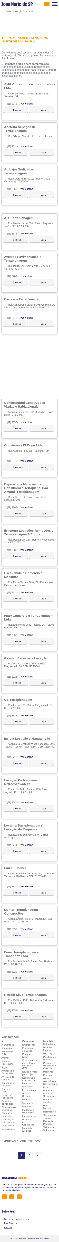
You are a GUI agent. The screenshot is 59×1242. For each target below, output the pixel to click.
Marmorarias (29, 1116)
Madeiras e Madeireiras (28, 1111)
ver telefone (26, 103)
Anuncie (8, 1227)
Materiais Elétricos (27, 1129)
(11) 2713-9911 (15, 757)
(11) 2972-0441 (15, 317)
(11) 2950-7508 (15, 929)
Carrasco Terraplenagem (23, 299)
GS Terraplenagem (18, 699)
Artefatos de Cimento (7, 1078)
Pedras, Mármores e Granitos (49, 1066)
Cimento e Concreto (6, 1114)
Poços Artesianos (48, 1088)
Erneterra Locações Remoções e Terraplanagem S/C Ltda (28, 532)
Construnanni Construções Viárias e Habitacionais (24, 404)
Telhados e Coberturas (49, 1128)
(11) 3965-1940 (15, 507)
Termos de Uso (24, 1238)
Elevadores (28, 1041)
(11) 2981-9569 (15, 886)
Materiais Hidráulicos (49, 1042)
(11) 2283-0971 (15, 276)
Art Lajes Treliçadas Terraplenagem (19, 171)
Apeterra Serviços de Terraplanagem (20, 128)
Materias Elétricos (47, 1048)
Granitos (26, 1099)
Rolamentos (49, 1111)
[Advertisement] (29, 22)
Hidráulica (27, 1106)
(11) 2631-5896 (15, 592)
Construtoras (8, 1125)
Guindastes (28, 1103)
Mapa (43, 110)
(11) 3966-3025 (15, 189)
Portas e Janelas (47, 1100)
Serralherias (49, 1115)
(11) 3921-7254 (15, 971)
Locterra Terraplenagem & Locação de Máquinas (23, 827)
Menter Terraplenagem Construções (21, 911)
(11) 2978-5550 (15, 103)
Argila (4, 1067)
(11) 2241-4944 (15, 802)
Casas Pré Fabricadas (7, 1096)
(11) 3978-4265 (15, 233)
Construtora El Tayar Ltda (23, 445)
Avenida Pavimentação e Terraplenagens (22, 258)
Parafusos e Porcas (49, 1058)
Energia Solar (26, 1055)
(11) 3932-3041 (15, 635)
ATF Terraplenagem (19, 218)
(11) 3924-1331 (15, 676)
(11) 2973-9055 (15, 461)
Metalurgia (48, 1053)
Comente (17, 110)
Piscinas (47, 1075)
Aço (3, 1041)
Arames (5, 1057)
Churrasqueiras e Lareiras (9, 1108)
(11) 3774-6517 (15, 845)
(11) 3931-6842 (15, 146)
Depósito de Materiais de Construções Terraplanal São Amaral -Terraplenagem (26, 487)
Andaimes (6, 1048)
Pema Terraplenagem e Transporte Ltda (21, 954)
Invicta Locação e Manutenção (27, 738)
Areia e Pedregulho (7, 1062)
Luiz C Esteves (15, 868)
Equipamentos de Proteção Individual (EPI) (29, 1064)
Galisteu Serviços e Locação (26, 658)
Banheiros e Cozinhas (7, 1084)
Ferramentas (29, 1090)
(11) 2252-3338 (15, 1010)
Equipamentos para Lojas (29, 1073)
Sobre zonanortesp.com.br (16, 1219)
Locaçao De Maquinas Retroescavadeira (21, 782)
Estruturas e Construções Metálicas (28, 1080)
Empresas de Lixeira (27, 1049)
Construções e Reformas (8, 1120)
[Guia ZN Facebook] (5, 1197)
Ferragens (27, 1086)
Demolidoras (8, 1129)
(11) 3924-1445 (15, 715)
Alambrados (7, 1044)
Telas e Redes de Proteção (48, 1121)
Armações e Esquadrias (7, 1072)
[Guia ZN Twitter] (12, 1197)
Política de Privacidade (40, 1238)
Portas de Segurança (49, 1094)
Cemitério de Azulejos (7, 1102)
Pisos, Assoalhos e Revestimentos (51, 1081)
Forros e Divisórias (27, 1094)
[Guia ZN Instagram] (20, 1197)
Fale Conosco (10, 1223)
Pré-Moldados (48, 1107)
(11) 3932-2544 (15, 550)
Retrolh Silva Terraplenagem (26, 994)
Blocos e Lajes (5, 1090)
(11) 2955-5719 (15, 422)
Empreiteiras (28, 1044)
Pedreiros (48, 1071)
